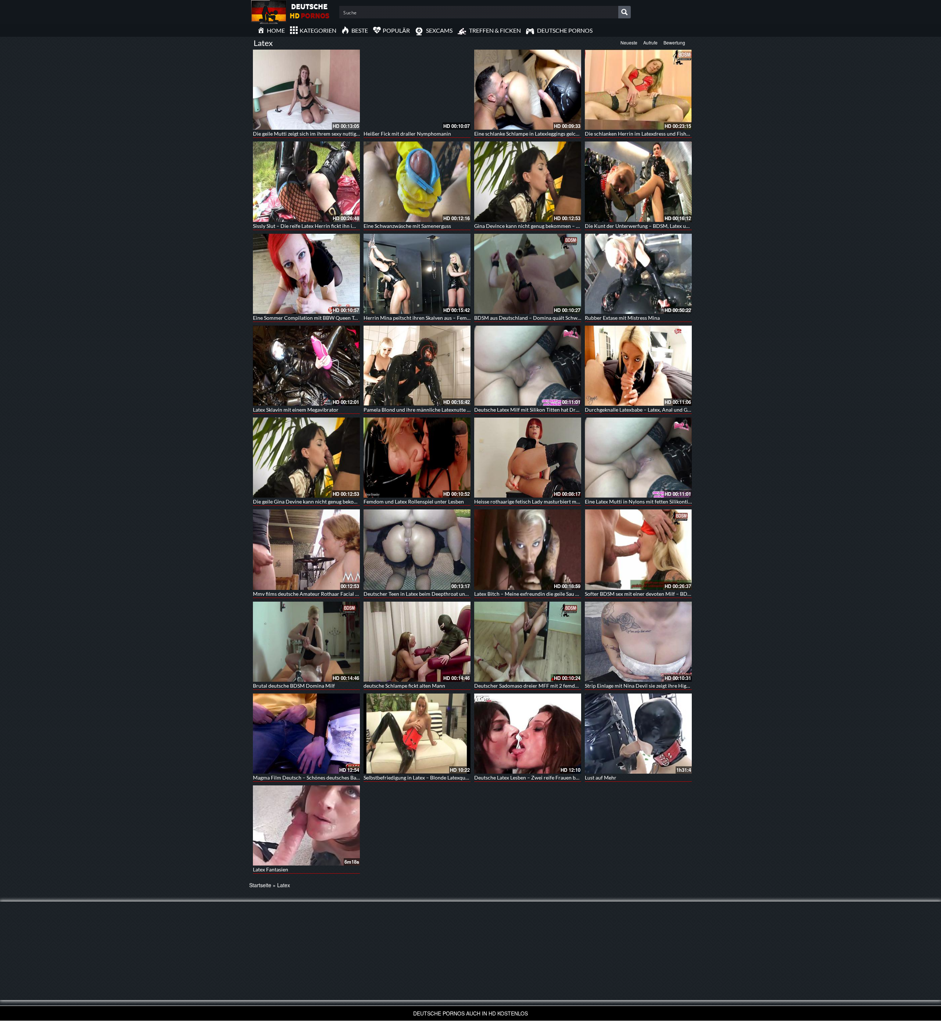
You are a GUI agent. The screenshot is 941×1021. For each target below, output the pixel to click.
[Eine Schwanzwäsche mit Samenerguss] (417, 181)
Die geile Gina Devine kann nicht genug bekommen (310, 501)
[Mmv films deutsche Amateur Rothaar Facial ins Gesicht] (306, 549)
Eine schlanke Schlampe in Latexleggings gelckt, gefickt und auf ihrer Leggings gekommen (574, 133)
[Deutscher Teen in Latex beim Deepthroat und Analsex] (417, 549)
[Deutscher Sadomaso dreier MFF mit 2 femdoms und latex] (527, 642)
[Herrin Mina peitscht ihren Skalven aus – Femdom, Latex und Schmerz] (417, 274)
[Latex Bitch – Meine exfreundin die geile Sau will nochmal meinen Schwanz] (527, 549)
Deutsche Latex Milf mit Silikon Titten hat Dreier (529, 409)
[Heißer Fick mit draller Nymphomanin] (417, 90)
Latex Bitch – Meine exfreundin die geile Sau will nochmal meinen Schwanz (559, 594)
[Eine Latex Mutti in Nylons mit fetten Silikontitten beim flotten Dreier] (638, 458)
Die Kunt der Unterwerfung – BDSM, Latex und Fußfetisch (651, 226)
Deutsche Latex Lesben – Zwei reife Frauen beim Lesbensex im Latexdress (557, 777)
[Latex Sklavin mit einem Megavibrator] (306, 366)
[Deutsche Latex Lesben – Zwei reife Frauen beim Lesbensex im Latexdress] (527, 734)
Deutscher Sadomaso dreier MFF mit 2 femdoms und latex (540, 686)
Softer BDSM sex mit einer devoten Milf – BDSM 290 (645, 594)
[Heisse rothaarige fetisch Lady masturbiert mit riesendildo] (527, 458)
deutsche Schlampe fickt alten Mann (404, 686)
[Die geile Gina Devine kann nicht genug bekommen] (306, 458)
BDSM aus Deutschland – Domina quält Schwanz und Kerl (540, 318)
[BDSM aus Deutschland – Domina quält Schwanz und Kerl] (527, 274)
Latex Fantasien (270, 869)
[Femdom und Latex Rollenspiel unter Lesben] (417, 458)
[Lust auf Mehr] (638, 734)
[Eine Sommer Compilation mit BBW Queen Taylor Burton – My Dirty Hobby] (306, 274)
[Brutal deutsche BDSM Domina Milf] (306, 642)
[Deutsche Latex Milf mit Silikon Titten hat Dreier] (527, 366)
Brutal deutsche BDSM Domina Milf (294, 686)
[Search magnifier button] (624, 12)
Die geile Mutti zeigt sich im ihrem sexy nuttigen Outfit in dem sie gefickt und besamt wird (354, 133)
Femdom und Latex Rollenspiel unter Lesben (414, 501)
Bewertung (674, 42)
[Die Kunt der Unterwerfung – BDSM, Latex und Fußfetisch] (638, 181)
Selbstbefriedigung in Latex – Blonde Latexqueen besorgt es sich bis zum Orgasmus (457, 777)
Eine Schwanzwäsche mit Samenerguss (407, 226)
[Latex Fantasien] (306, 825)
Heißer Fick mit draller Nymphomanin (407, 133)
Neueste (628, 42)
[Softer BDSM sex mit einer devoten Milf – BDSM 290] (638, 549)
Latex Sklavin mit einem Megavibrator (296, 409)
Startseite (260, 885)
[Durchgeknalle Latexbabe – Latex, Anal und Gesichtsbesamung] (638, 366)
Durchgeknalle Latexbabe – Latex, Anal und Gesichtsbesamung (655, 409)
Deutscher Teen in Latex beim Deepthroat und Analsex (425, 594)
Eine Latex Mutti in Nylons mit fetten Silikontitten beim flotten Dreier (663, 501)
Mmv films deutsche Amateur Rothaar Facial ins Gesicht (316, 594)
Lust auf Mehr (600, 777)
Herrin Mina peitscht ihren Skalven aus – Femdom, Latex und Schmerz (443, 318)
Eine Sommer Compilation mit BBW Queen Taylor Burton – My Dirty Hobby (339, 318)
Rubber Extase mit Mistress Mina (622, 318)
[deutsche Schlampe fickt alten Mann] (417, 642)
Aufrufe (650, 42)
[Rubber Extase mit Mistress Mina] (638, 274)
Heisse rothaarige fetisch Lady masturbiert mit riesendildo (540, 501)
